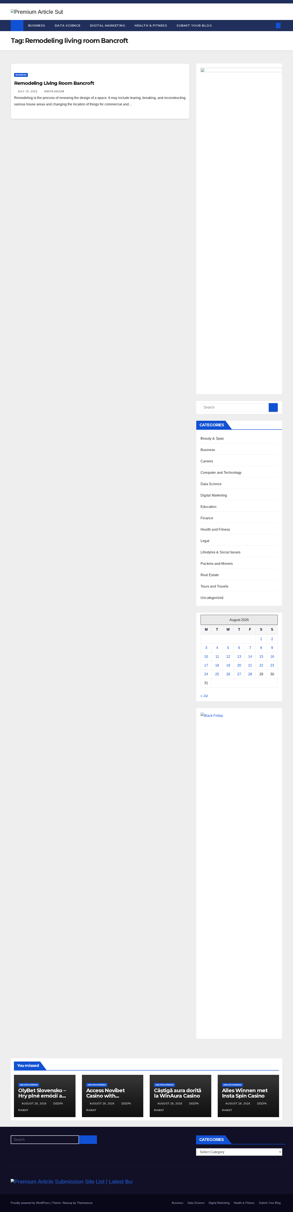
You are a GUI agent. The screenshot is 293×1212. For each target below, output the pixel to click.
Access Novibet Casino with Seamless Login (105, 1095)
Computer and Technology (221, 472)
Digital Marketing (107, 25)
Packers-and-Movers (217, 563)
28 (250, 674)
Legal (205, 541)
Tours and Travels (214, 586)
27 (239, 674)
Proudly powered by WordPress (31, 1202)
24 (206, 674)
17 (206, 665)
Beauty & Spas (212, 438)
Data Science (67, 25)
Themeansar (84, 1202)
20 (239, 665)
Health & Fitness (150, 25)
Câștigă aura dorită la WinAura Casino (177, 1093)
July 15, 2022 (28, 91)
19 (228, 665)
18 (217, 665)
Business (36, 25)
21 (250, 665)
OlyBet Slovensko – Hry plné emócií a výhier (42, 1095)
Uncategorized (212, 598)
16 (272, 656)
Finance (207, 518)
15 (261, 656)
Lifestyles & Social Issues (220, 552)
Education (208, 507)
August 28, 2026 (34, 1103)
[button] (271, 25)
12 (228, 656)
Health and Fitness (215, 529)
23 (272, 665)
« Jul (204, 696)
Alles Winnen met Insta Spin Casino (244, 1093)
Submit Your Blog (194, 25)
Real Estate (210, 575)
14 (250, 656)
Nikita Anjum (54, 91)
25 (217, 674)
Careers (207, 461)
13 (239, 656)
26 (228, 674)
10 (206, 656)
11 (217, 656)
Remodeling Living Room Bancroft (54, 83)
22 (261, 665)
